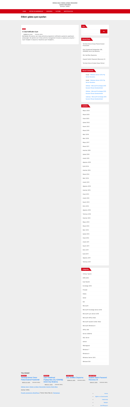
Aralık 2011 (86, 242)
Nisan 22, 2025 (71, 380)
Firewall (85, 290)
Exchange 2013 (87, 286)
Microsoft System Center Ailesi (92, 321)
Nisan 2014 (86, 174)
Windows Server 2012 (89, 357)
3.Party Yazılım (87, 274)
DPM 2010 (86, 278)
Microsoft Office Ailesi (89, 317)
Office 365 (86, 329)
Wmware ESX (86, 361)
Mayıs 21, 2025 (49, 384)
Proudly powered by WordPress (30, 393)
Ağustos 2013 (87, 186)
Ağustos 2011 (87, 258)
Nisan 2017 (86, 146)
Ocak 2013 (86, 194)
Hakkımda (49, 11)
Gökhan (88, 85)
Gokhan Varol (39, 34)
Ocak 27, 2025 (94, 382)
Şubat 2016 (86, 154)
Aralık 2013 (86, 182)
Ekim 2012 (86, 206)
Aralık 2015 (86, 158)
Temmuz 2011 (87, 262)
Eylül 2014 (86, 166)
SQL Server (86, 337)
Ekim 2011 (86, 250)
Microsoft (85, 305)
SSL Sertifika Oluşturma (90, 55)
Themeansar (56, 393)
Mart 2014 (86, 178)
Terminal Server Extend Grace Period (93, 63)
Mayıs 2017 (86, 142)
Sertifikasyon (68, 11)
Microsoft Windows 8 (89, 325)
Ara (83, 26)
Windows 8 (86, 353)
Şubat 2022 (86, 122)
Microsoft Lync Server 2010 (91, 313)
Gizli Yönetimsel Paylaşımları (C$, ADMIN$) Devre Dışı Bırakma (53, 380)
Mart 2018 (86, 138)
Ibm (84, 302)
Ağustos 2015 (87, 162)
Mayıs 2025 (86, 110)
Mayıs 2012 (86, 222)
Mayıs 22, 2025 (26, 382)
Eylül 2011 (86, 254)
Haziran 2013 (86, 190)
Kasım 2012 (86, 202)
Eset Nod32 (86, 282)
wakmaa (88, 97)
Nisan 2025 (86, 114)
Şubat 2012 (86, 234)
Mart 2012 (86, 230)
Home (24, 11)
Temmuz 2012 (87, 214)
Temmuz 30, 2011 (28, 34)
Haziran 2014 (86, 170)
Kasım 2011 (86, 246)
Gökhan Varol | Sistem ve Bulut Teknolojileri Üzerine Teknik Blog (39, 387)
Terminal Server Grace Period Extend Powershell (30, 379)
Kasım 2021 (86, 126)
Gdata (84, 294)
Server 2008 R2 (87, 333)
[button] (108, 11)
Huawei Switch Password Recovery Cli (94, 59)
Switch (85, 341)
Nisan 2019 (86, 130)
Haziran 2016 (86, 150)
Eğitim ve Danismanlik (36, 11)
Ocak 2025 (86, 118)
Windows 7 (86, 349)
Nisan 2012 (86, 226)
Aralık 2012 (86, 198)
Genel (84, 298)
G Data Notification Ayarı (30, 32)
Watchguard (86, 345)
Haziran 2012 (86, 218)
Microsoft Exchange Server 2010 (92, 309)
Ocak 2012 (86, 238)
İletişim (58, 11)
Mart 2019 (86, 134)
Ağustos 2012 (87, 210)
